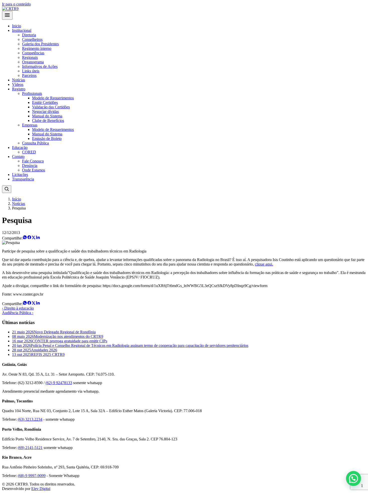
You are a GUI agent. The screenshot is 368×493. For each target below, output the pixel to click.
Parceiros (29, 75)
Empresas (29, 125)
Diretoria (29, 35)
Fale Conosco (33, 161)
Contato (18, 156)
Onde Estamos (33, 170)
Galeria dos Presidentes (40, 44)
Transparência (23, 179)
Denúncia (29, 165)
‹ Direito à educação (18, 308)
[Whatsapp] (25, 238)
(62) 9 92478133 (59, 383)
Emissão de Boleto (47, 138)
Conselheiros (32, 39)
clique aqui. (264, 264)
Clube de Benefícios (48, 120)
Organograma (33, 62)
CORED (29, 152)
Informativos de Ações (40, 66)
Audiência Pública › (17, 313)
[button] (353, 478)
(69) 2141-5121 (30, 447)
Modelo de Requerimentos (53, 98)
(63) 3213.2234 (30, 419)
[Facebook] (29, 238)
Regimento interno (36, 48)
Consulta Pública (35, 143)
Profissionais (32, 93)
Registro (18, 89)
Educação (20, 147)
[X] (34, 238)
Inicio (16, 26)
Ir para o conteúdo (16, 4)
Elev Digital (40, 488)
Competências (33, 53)
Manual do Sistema (47, 116)
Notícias (18, 80)
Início (16, 199)
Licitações (20, 174)
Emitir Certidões (45, 102)
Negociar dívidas (45, 111)
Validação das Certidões (51, 107)
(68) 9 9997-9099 (32, 475)
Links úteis (30, 71)
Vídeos (17, 84)
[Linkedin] (38, 238)
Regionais (30, 57)
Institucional (21, 30)
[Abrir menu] (7, 15)
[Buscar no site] (6, 189)
